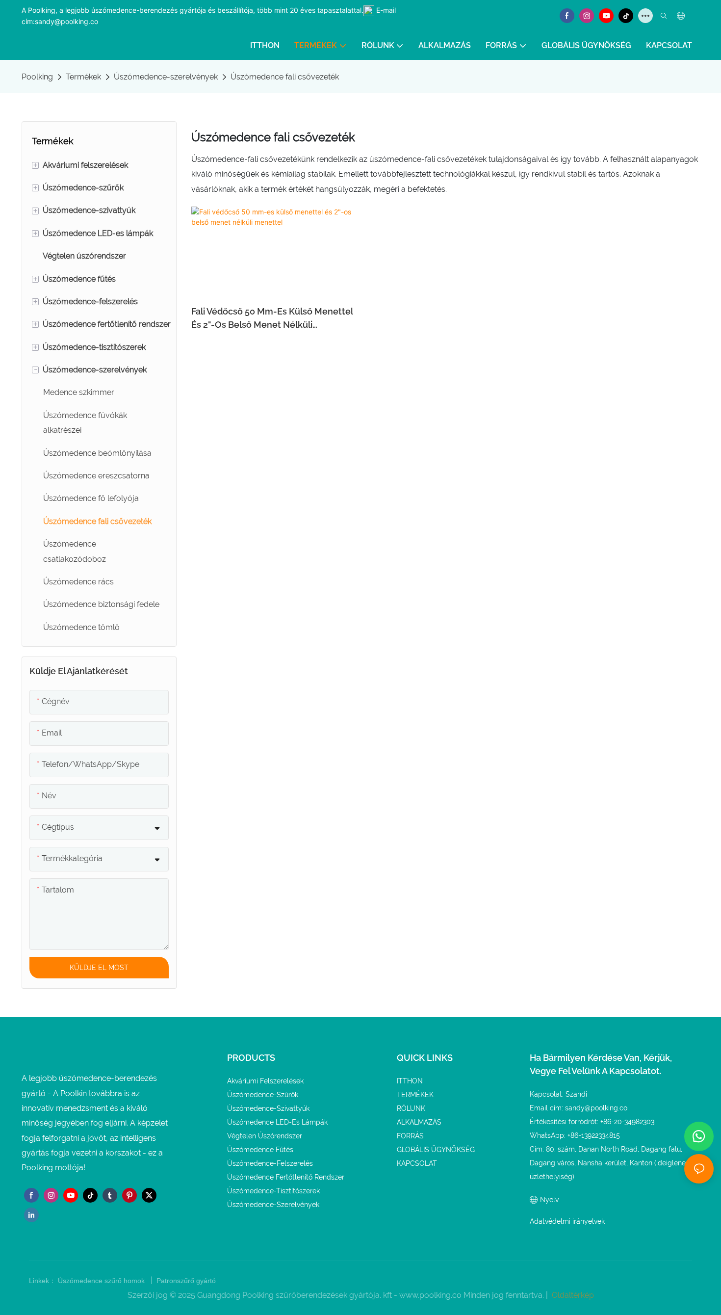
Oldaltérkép (572, 1295)
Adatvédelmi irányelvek (567, 1221)
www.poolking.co (431, 1295)
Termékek (83, 76)
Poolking (37, 76)
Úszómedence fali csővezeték (285, 76)
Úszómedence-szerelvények (166, 76)
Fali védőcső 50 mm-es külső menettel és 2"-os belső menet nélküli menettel (272, 318)
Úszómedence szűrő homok (102, 1281)
